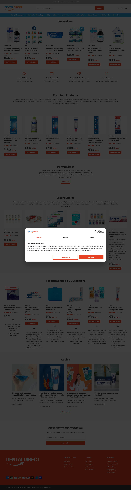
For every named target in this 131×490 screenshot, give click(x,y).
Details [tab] (65, 237)
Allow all (91, 257)
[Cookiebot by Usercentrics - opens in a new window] (96, 231)
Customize (64, 257)
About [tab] (92, 237)
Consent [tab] (38, 237)
